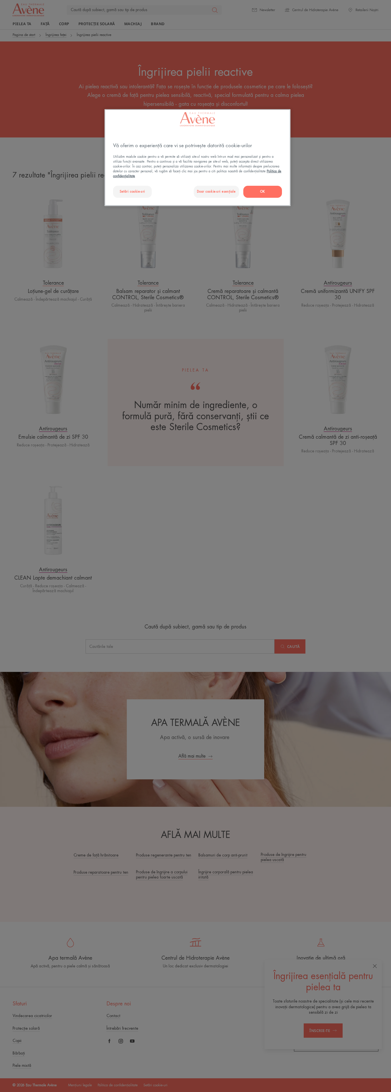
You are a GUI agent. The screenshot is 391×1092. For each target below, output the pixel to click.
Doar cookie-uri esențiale (216, 191)
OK (262, 191)
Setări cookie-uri (132, 191)
